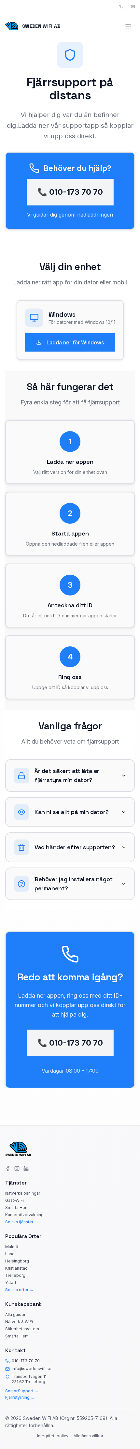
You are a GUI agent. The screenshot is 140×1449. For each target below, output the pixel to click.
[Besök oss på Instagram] (17, 1168)
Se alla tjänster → (21, 1221)
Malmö (11, 1246)
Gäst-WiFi (14, 1200)
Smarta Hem (17, 1207)
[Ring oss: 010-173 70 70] (121, 6)
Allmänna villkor (88, 1435)
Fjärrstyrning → (20, 1397)
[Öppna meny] (128, 26)
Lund (10, 1253)
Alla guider (15, 1314)
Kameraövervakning (24, 1214)
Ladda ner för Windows (75, 342)
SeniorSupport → (21, 1390)
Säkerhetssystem (22, 1328)
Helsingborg (17, 1261)
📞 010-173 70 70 (70, 192)
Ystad (10, 1282)
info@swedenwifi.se (31, 1368)
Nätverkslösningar (22, 1193)
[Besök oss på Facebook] (7, 1168)
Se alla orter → (19, 1289)
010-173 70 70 (26, 1360)
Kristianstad (16, 1268)
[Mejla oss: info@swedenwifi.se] (133, 6)
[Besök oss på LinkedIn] (26, 1168)
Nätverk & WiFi (19, 1321)
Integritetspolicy (52, 1435)
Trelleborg (15, 1275)
